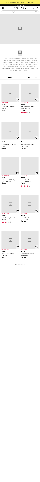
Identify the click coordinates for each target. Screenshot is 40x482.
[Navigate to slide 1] (18, 46)
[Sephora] (20, 8)
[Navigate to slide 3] (20, 46)
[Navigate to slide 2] (19, 46)
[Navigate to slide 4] (22, 46)
